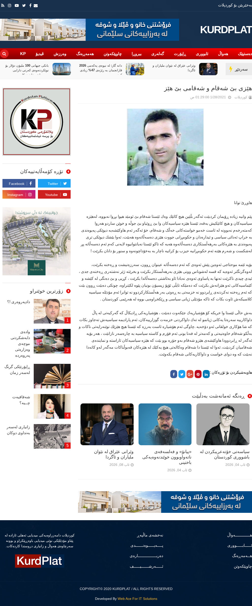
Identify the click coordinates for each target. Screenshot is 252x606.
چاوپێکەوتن (113, 54)
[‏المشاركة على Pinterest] (198, 374)
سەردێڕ (241, 69)
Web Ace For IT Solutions (137, 599)
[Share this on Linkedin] (206, 374)
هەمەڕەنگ (85, 54)
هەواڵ (223, 54)
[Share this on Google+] (190, 374)
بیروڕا (137, 54)
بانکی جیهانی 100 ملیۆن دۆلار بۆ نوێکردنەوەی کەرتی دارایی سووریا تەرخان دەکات (58, 70)
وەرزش (60, 54)
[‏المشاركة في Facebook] (173, 374)
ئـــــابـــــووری (239, 545)
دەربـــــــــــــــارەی (146, 556)
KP (23, 54)
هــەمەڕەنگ (242, 556)
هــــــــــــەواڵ (239, 535)
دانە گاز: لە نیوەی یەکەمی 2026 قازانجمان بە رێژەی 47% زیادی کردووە (132, 70)
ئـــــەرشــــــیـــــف (146, 566)
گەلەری (157, 54)
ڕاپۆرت (180, 54)
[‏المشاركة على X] (181, 374)
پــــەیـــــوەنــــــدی (146, 545)
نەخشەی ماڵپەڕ (150, 535)
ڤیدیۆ (40, 54)
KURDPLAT (226, 30)
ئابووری (202, 54)
